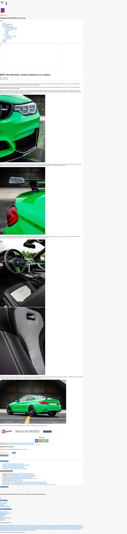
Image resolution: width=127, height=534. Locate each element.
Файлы (1, 520)
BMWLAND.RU (3, 15)
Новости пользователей (5, 512)
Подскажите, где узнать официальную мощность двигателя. (27, 526)
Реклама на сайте (4, 505)
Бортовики (2, 515)
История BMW (3, 503)
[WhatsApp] (46, 440)
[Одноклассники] (40, 440)
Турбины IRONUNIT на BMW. (7, 530)
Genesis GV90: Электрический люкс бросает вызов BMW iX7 (16, 465)
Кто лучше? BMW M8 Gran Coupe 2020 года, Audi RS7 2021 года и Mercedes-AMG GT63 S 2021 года (32, 484)
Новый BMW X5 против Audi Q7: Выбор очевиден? (22, 473)
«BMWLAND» (21, 532)
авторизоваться (23, 449)
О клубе (2, 504)
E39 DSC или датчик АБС (43, 527)
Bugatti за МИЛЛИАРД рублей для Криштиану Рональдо (24, 478)
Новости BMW (4, 79)
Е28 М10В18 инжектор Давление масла (12, 528)
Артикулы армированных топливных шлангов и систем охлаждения (65, 528)
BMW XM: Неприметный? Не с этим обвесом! (13, 463)
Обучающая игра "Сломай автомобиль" (64, 526)
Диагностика (3, 518)
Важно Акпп (76, 526)
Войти (4, 42)
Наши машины (3, 514)
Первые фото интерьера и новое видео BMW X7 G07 (22, 443)
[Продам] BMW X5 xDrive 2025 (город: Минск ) (25, 530)
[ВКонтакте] (36, 440)
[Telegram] (43, 440)
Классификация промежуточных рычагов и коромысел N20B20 (35, 528)
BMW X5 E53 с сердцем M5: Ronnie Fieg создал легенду (15, 468)
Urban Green (69, 83)
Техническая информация (6, 517)
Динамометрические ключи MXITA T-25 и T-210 (21, 477)
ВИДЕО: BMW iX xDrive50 (16, 480)
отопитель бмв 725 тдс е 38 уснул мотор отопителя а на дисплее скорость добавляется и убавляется (43, 525)
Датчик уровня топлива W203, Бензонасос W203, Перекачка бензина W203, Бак (28, 481)
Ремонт (1, 516)
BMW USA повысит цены (16, 479)
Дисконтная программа (5, 506)
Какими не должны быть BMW (48, 526)
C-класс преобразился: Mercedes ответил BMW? (13, 467)
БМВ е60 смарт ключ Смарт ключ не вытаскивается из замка (23, 527)
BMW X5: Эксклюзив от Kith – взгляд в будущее (14, 466)
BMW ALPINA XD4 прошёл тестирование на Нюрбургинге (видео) (24, 444)
